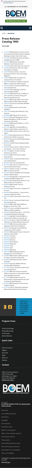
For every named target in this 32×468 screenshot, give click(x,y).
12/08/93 (6, 68)
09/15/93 (6, 123)
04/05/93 (6, 204)
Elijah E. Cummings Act (8, 430)
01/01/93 (6, 287)
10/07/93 (6, 103)
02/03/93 (6, 263)
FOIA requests (5, 423)
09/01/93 (6, 135)
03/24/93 (6, 212)
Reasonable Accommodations (10, 450)
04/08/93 (6, 200)
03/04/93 (6, 228)
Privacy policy (5, 440)
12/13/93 (6, 62)
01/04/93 (6, 283)
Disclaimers (5, 417)
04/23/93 (6, 196)
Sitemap (4, 360)
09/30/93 (6, 82)
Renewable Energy (7, 331)
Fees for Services (7, 348)
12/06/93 (6, 78)
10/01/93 (6, 111)
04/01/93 (6, 208)
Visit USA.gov (5, 462)
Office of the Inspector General (11, 433)
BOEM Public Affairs (8, 380)
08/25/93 (6, 139)
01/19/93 (6, 267)
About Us (5, 358)
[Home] (16, 14)
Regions (4, 350)
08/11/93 (6, 151)
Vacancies (5, 353)
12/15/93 (6, 52)
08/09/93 (6, 155)
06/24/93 (6, 115)
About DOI (4, 410)
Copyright (4, 420)
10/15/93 (6, 99)
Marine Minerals (7, 336)
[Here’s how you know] (16, 2)
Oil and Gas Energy (8, 328)
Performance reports (8, 437)
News (3, 355)
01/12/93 (6, 277)
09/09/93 (6, 147)
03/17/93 (6, 216)
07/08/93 (6, 159)
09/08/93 (6, 131)
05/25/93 (6, 169)
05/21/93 (6, 176)
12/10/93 (6, 66)
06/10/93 (6, 165)
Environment (6, 333)
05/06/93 (6, 180)
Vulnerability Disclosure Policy (10, 443)
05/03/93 (6, 188)
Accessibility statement (8, 414)
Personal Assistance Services (10, 446)
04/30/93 (6, 192)
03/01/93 (6, 252)
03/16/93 (6, 220)
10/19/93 (6, 93)
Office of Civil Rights (7, 453)
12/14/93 (6, 58)
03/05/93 (6, 224)
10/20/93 (6, 86)
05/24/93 (6, 173)
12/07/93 (6, 72)
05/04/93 (6, 184)
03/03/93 (6, 232)
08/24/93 (6, 143)
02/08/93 (6, 256)
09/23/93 (6, 117)
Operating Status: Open (16, 21)
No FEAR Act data (6, 427)
